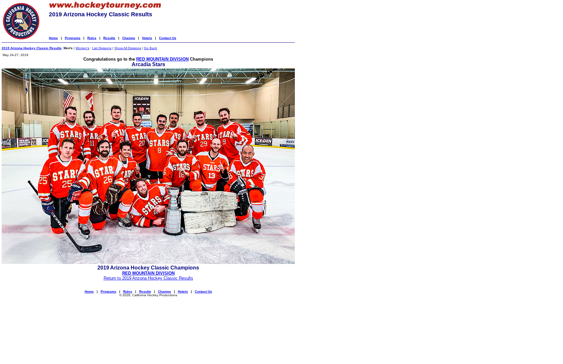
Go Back (150, 48)
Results (109, 38)
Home (53, 38)
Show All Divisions (127, 48)
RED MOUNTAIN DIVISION (162, 59)
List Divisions (101, 48)
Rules (91, 38)
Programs (72, 38)
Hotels (147, 38)
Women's (82, 48)
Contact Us (167, 38)
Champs (128, 38)
